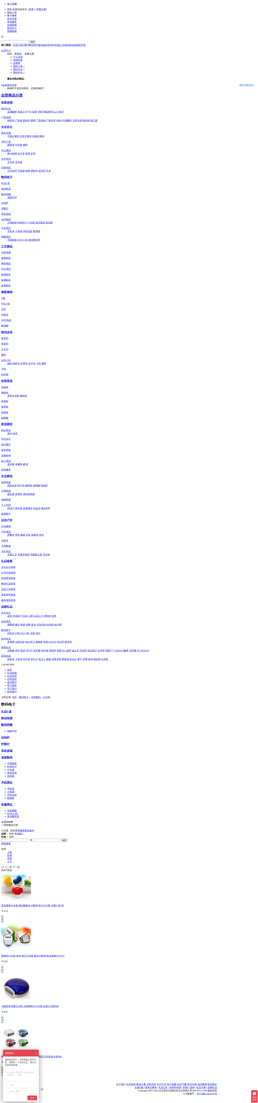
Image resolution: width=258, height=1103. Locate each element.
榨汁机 (20, 485)
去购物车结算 (9, 85)
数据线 (36, 231)
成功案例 (202, 1084)
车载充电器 (23, 554)
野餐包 (10, 535)
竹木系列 (6, 269)
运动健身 (6, 526)
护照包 (23, 363)
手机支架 (27, 231)
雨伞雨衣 (6, 430)
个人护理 (6, 505)
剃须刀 (10, 508)
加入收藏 (12, 4)
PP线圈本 (67, 120)
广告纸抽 (40, 120)
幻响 (17, 633)
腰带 (43, 363)
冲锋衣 (4, 314)
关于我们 (12, 688)
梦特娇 (47, 616)
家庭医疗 (6, 514)
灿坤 (90, 659)
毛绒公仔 (59, 45)
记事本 (25, 45)
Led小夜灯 (58, 112)
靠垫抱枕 (6, 450)
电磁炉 (44, 485)
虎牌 (28, 624)
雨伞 (9, 433)
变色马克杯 (13, 396)
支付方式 (161, 1084)
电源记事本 (38, 136)
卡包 (38, 363)
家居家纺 (7, 424)
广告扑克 (51, 120)
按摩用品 (27, 508)
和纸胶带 (47, 112)
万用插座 (12, 222)
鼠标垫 (26, 120)
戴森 (48, 659)
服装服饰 (7, 292)
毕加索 (16, 616)
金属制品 (6, 280)
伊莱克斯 (56, 659)
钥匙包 (16, 363)
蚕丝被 (10, 464)
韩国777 (109, 650)
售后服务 (12, 22)
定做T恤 (139, 1087)
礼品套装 (7, 561)
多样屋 (44, 650)
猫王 (38, 633)
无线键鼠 (12, 240)
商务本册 (6, 133)
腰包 (3, 355)
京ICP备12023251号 (207, 1093)
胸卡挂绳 (12, 153)
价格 (9, 855)
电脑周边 (6, 237)
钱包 (9, 363)
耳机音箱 (6, 214)
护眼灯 (4, 208)
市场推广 (19, 833)
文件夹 (10, 162)
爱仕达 (34, 659)
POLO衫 (5, 303)
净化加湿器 (29, 494)
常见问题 (12, 18)
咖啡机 (28, 485)
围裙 (32, 120)
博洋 (17, 650)
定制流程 (12, 679)
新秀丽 (10, 642)
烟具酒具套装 (8, 600)
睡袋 (22, 535)
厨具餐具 (6, 469)
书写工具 (6, 142)
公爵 (30, 616)
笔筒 (27, 153)
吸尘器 (10, 494)
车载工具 (12, 554)
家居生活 (6, 647)
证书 (32, 153)
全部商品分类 (12, 95)
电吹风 (18, 508)
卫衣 (3, 309)
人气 (9, 861)
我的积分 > (19, 72)
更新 (9, 858)
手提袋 (20, 171)
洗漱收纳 (6, 455)
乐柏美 (83, 650)
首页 (9, 670)
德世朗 (96, 659)
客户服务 (12, 685)
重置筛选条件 (27, 830)
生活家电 (7, 476)
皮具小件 (6, 360)
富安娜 (36, 650)
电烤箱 (36, 485)
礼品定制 (12, 676)
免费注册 (29, 53)
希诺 (22, 624)
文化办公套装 (8, 567)
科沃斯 (26, 659)
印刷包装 (6, 167)
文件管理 (6, 159)
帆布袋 (32, 45)
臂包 (17, 535)
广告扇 (18, 120)
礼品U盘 (17, 45)
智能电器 (6, 499)
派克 (9, 616)
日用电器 (6, 491)
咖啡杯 (23, 396)
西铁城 (65, 659)
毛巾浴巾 (6, 439)
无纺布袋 (77, 120)
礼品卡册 (201, 1087)
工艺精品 (7, 246)
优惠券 (16, 63)
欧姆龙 (10, 659)
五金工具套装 (8, 589)
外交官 (60, 642)
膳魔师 (10, 624)
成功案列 (12, 682)
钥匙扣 (10, 120)
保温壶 (4, 412)
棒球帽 (4, 326)
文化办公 (7, 126)
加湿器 (49, 222)
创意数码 (6, 219)
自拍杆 (4, 203)
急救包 (34, 535)
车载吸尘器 (36, 554)
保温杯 (43, 45)
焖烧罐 (4, 418)
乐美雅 (132, 650)
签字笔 (82, 45)
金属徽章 (12, 112)
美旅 (45, 642)
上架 (9, 852)
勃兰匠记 (92, 650)
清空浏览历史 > (247, 85)
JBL (28, 633)
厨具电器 (6, 656)
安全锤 (46, 554)
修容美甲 (45, 508)
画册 (27, 171)
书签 (39, 112)
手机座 (10, 231)
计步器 (31, 222)
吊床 (28, 535)
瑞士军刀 (30, 642)
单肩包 (4, 344)
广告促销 (6, 117)
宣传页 (41, 171)
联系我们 (12, 691)
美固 (58, 650)
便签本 (34, 171)
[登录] (31, 9)
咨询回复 (18, 60)
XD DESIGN (143, 650)
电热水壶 (12, 485)
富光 (33, 624)
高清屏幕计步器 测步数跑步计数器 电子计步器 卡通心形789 (32, 905)
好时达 (10, 633)
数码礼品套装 (8, 583)
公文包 (4, 349)
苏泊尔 (72, 659)
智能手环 (12, 197)
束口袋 (93, 120)
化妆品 (36, 508)
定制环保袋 (175, 1087)
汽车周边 (6, 551)
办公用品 (6, 150)
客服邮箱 (12, 31)
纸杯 (58, 120)
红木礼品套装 (8, 572)
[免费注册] (41, 9)
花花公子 (38, 616)
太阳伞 (4, 540)
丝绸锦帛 (6, 274)
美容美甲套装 (8, 594)
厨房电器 (6, 482)
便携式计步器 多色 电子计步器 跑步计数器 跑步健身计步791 (32, 956)
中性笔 (18, 145)
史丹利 (101, 650)
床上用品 (6, 461)
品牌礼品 (7, 606)
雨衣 (15, 433)
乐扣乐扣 (41, 624)
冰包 (41, 535)
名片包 (31, 363)
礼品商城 (12, 673)
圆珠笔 (10, 145)
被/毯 (25, 464)
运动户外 (7, 520)
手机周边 (6, 228)
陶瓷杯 (4, 392)
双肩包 (51, 45)
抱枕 (66, 45)
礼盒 (48, 171)
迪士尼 (75, 650)
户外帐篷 (6, 546)
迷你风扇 (40, 222)
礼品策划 (131, 1084)
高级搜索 (6, 843)
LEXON (52, 642)
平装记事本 (13, 136)
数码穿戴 (6, 194)
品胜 (32, 633)
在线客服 (12, 25)
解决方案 (141, 1084)
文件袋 (18, 162)
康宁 (79, 659)
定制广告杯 (189, 1087)
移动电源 (74, 45)
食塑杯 (4, 407)
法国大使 (19, 642)
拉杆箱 (4, 374)
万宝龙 (23, 616)
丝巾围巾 (6, 444)
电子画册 (171, 1084)
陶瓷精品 (6, 263)
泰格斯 (38, 642)
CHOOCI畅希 (121, 650)
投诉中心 (12, 28)
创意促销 (7, 102)
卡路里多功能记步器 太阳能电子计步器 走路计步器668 (30, 1006)
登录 (19, 53)
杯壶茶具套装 (8, 578)
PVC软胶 (32, 112)
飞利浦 (18, 659)
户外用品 (6, 532)
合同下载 (182, 1084)
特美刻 (50, 624)
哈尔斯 (58, 624)
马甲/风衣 (6, 320)
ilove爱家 (66, 650)
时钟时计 (22, 222)
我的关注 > (19, 69)
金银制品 (6, 285)
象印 (17, 624)
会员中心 (6, 50)
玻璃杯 (4, 401)
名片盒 (20, 153)
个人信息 (18, 57)
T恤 (38, 45)
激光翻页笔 (34, 240)
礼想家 (104, 659)
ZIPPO (29, 650)
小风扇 (18, 231)
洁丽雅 (10, 650)
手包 (3, 369)
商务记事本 (151, 1087)
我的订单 (12, 12)
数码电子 (7, 177)
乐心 (22, 633)
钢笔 (25, 145)
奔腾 (84, 659)
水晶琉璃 (6, 252)
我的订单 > (19, 66)
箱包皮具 (7, 332)
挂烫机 (18, 494)
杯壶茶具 (7, 380)
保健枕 (18, 464)
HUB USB (22, 240)
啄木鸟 (68, 642)
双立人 (41, 659)
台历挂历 (12, 171)
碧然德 (52, 650)
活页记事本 (26, 136)
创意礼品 (6, 108)
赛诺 (22, 650)
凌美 (53, 616)
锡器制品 (6, 258)
